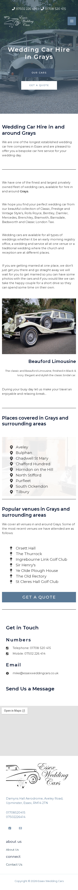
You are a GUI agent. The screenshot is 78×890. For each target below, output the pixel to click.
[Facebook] (10, 828)
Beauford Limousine (52, 361)
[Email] (20, 828)
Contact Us (14, 864)
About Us (12, 849)
